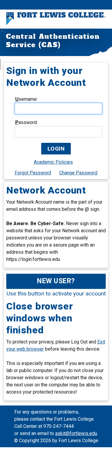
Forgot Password (33, 173)
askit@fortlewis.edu (76, 433)
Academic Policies (53, 162)
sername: (26, 99)
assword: (26, 122)
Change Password (78, 173)
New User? (56, 281)
